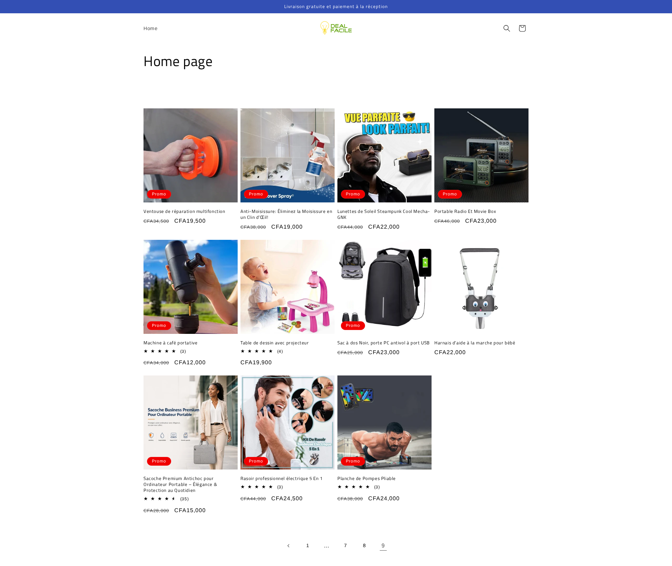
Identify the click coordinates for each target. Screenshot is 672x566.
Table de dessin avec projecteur (274, 343)
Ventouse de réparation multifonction (184, 211)
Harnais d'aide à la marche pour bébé (475, 343)
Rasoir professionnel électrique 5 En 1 (281, 478)
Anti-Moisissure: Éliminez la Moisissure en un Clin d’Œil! (286, 214)
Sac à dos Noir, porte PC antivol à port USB (383, 343)
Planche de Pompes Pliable (366, 478)
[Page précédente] (288, 545)
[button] (506, 28)
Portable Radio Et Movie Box (465, 211)
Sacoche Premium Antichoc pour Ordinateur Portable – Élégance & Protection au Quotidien (180, 484)
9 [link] (383, 546)
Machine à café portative (170, 343)
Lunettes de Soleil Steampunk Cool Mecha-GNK (383, 214)
